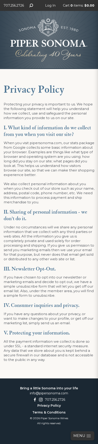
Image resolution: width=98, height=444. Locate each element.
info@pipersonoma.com (49, 393)
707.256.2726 (14, 5)
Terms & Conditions (49, 412)
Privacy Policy (49, 405)
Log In (50, 5)
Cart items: (78, 5)
